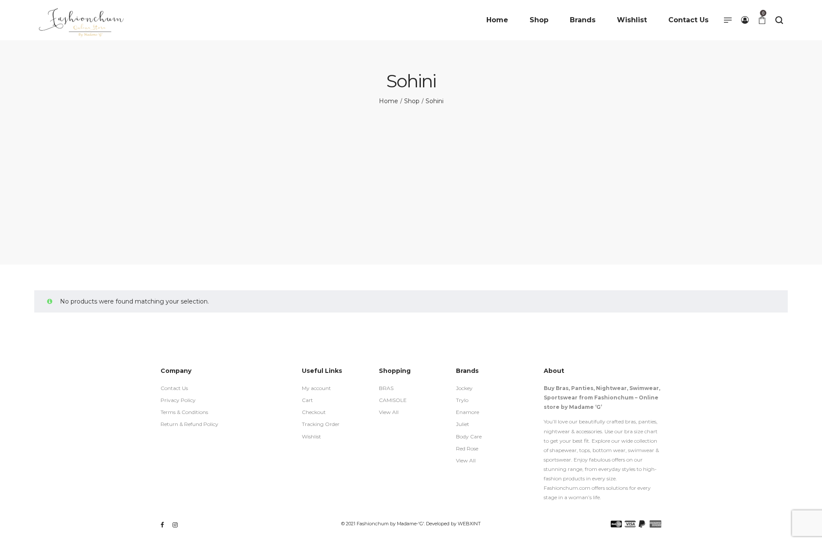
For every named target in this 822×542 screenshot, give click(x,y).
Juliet (462, 424)
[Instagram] (175, 525)
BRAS (386, 388)
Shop (412, 101)
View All (389, 412)
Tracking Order (321, 424)
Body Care (469, 436)
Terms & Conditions (184, 412)
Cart (307, 400)
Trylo (462, 400)
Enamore (467, 412)
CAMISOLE (393, 400)
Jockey (464, 388)
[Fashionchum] (81, 20)
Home (388, 101)
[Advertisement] (411, 170)
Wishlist (311, 436)
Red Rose (467, 448)
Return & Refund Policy (189, 424)
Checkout (314, 412)
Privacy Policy (178, 400)
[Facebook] (162, 525)
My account (316, 388)
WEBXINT (469, 524)
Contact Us (174, 388)
